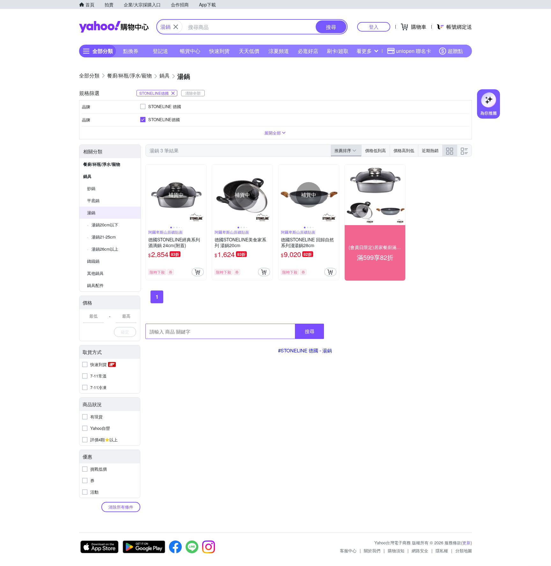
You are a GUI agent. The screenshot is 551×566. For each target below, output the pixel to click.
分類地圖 (463, 551)
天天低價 (249, 51)
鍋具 (87, 176)
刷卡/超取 (338, 51)
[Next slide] (202, 195)
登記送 (160, 51)
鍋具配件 (95, 285)
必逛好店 (308, 51)
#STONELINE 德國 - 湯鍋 (305, 350)
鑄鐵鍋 (93, 261)
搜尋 (309, 331)
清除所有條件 (120, 507)
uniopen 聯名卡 (413, 51)
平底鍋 (93, 200)
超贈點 (455, 51)
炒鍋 (91, 188)
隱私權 (442, 551)
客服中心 (348, 551)
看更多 (364, 51)
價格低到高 (375, 150)
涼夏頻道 (278, 51)
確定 (125, 332)
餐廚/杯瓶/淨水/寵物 (101, 164)
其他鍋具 (95, 273)
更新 (466, 543)
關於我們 (372, 551)
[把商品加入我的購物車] (198, 272)
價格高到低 (403, 150)
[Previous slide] (150, 195)
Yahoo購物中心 (114, 26)
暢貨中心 (190, 51)
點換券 (130, 51)
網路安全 (420, 551)
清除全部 (193, 93)
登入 (373, 26)
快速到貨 (219, 51)
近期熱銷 (430, 150)
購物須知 (396, 551)
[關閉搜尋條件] (176, 27)
